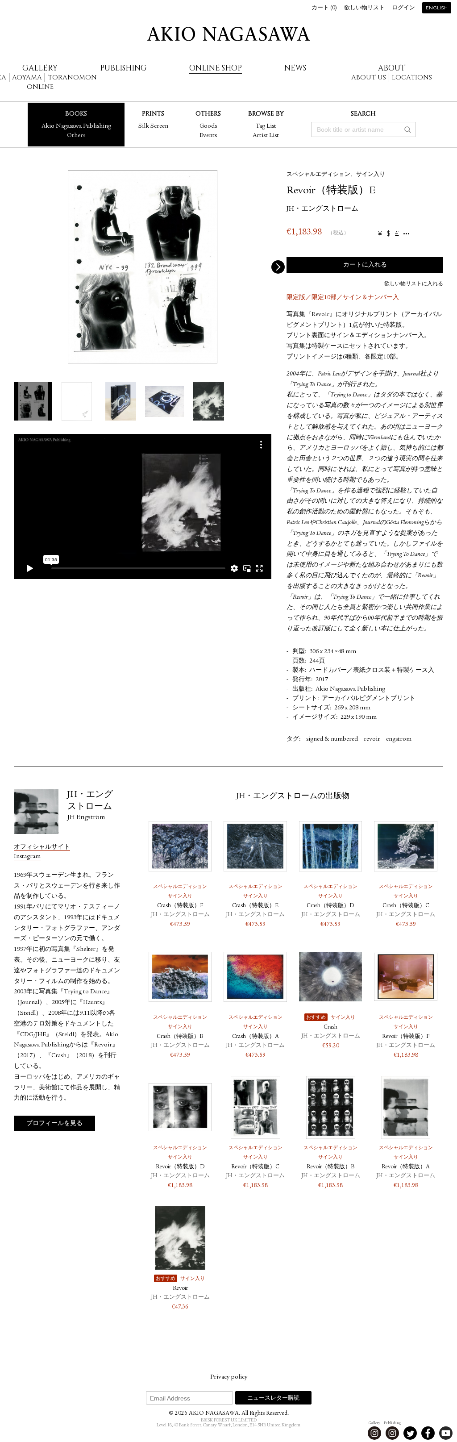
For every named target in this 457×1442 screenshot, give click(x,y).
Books (76, 113)
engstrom (398, 739)
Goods (208, 126)
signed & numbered (332, 739)
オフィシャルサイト (42, 847)
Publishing (123, 68)
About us (368, 77)
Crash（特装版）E (255, 906)
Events (208, 136)
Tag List (266, 126)
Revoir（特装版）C (255, 1167)
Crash (330, 1027)
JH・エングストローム (322, 209)
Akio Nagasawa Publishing (76, 126)
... (406, 233)
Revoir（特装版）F (405, 1037)
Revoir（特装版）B (331, 1167)
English (437, 8)
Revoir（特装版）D (180, 1167)
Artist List (266, 136)
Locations (412, 77)
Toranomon (72, 77)
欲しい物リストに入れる (413, 284)
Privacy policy (228, 1377)
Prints (153, 113)
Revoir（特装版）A (406, 1167)
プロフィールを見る (54, 1124)
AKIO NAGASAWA (228, 34)
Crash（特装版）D (330, 906)
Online (40, 87)
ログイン (403, 8)
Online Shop (215, 68)
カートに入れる (365, 265)
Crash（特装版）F (180, 906)
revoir (372, 739)
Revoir (180, 1289)
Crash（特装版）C (405, 906)
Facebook (428, 1433)
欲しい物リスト (364, 8)
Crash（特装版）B (180, 1037)
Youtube (446, 1433)
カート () (324, 8)
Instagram (27, 857)
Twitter (410, 1433)
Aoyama (27, 77)
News (295, 68)
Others (76, 136)
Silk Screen (153, 126)
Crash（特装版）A (255, 1037)
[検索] (407, 129)
